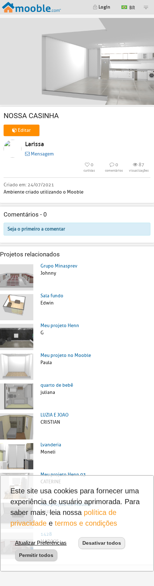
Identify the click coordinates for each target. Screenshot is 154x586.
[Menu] (146, 7)
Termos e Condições (86, 523)
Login (103, 6)
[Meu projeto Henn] (16, 337)
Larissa (34, 144)
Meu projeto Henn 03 (63, 474)
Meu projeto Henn (59, 325)
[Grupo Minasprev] (16, 277)
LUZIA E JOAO (54, 415)
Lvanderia (50, 445)
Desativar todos (101, 543)
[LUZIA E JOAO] (16, 426)
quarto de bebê (56, 385)
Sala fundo (51, 296)
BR (131, 6)
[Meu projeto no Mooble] (16, 366)
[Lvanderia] (16, 456)
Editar (24, 130)
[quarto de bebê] (16, 396)
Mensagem (42, 154)
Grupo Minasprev (58, 266)
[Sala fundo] (16, 307)
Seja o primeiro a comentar (36, 229)
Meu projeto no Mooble (65, 355)
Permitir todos (36, 555)
